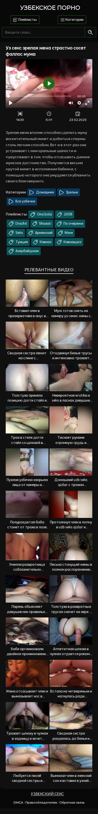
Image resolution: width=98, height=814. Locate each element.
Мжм (68, 233)
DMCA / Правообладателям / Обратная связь (49, 802)
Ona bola (44, 214)
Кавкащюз (72, 242)
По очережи (73, 223)
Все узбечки (25, 201)
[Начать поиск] (90, 32)
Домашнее (44, 192)
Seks (19, 233)
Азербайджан (27, 251)
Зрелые (71, 192)
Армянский (43, 233)
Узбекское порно (50, 7)
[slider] (39, 96)
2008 (67, 214)
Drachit (21, 223)
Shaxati (44, 223)
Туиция (21, 242)
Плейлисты (27, 19)
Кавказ (45, 242)
